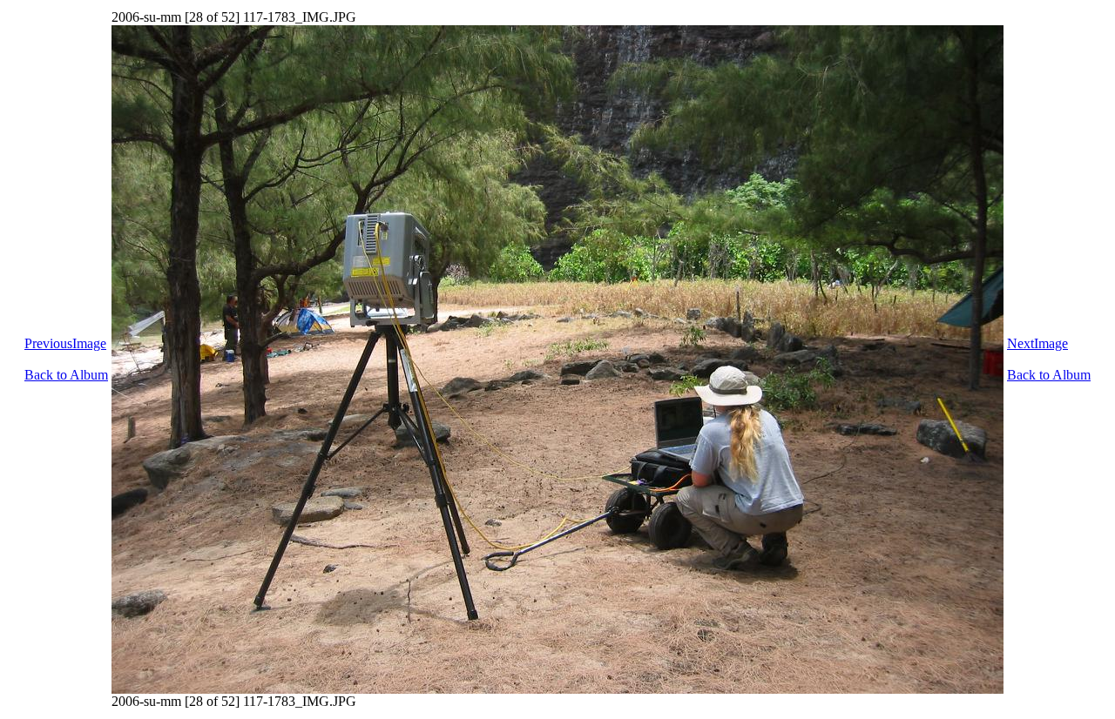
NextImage (1037, 343)
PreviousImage (65, 343)
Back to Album (66, 374)
